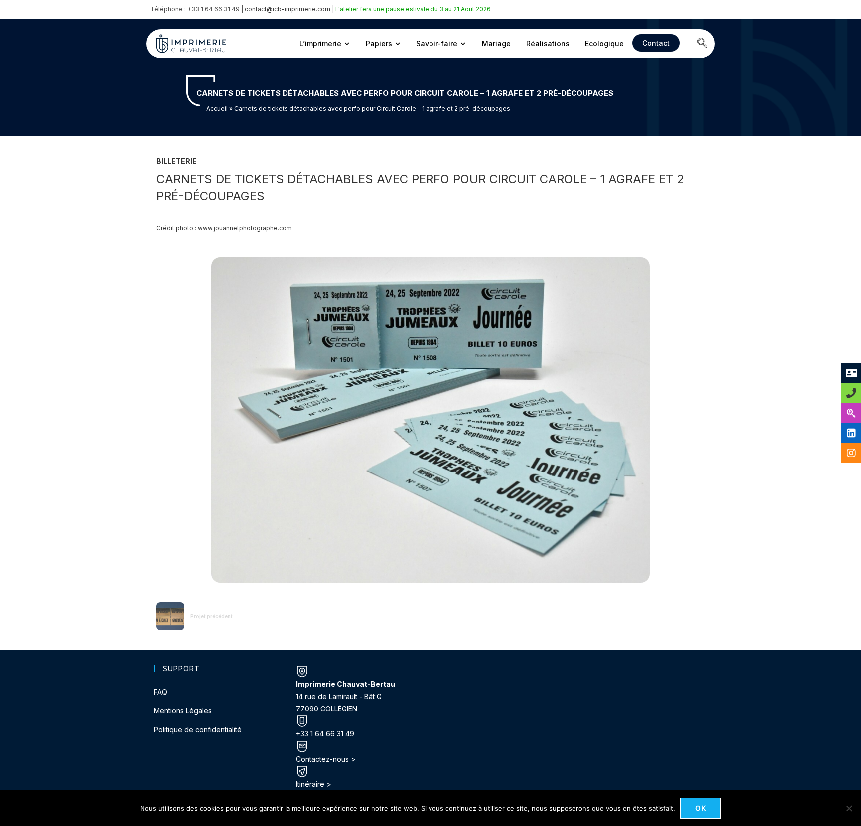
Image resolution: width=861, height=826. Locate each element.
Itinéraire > (313, 784)
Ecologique (604, 43)
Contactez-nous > (326, 759)
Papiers (379, 43)
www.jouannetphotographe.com (245, 228)
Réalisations (548, 43)
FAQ (160, 692)
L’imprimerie (320, 43)
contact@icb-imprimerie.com (287, 9)
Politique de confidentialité (198, 729)
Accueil (217, 108)
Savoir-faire (436, 43)
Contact (656, 43)
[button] (702, 44)
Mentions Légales (183, 711)
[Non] (849, 808)
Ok (701, 808)
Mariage (496, 43)
